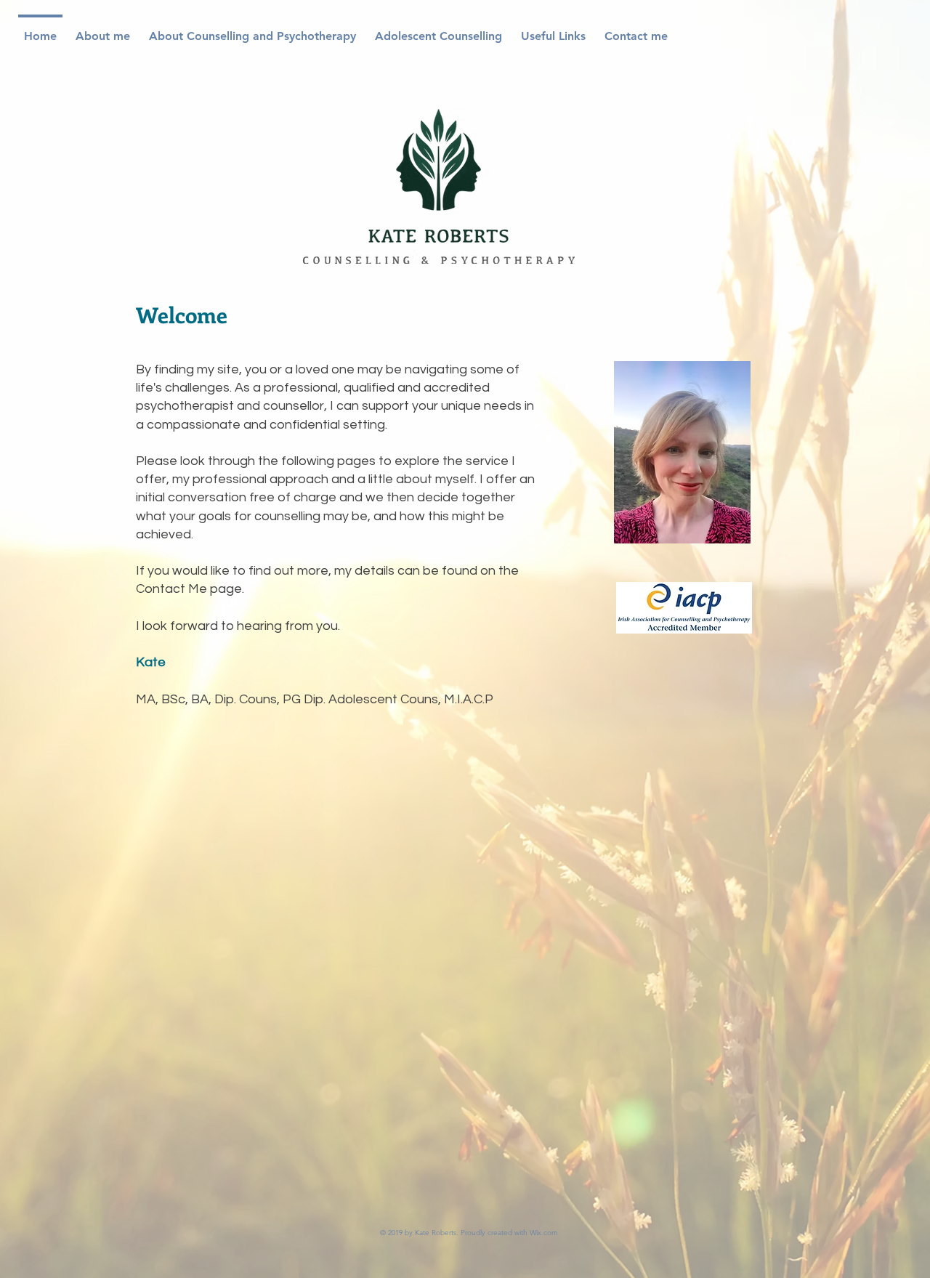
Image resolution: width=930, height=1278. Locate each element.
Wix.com (544, 1232)
